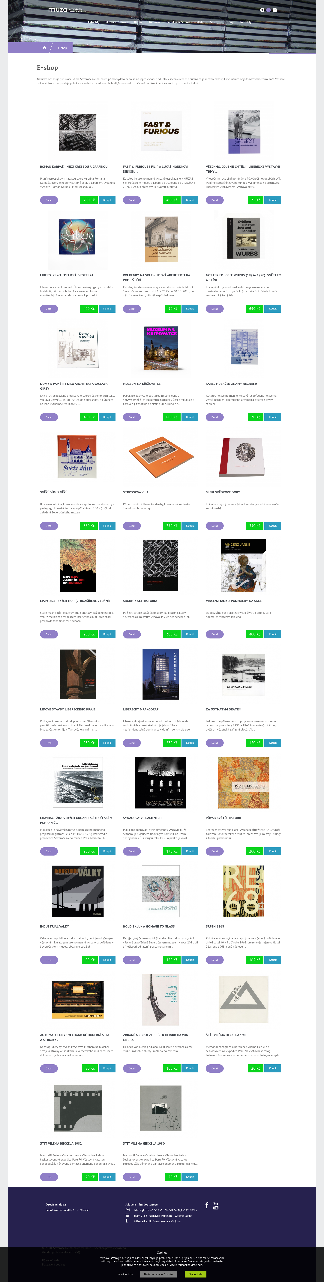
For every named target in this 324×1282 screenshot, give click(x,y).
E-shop (229, 22)
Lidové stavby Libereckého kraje (67, 709)
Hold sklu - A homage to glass (149, 926)
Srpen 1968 (215, 926)
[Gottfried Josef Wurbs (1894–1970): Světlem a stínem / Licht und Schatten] (244, 240)
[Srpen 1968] (243, 891)
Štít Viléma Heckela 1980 (144, 1143)
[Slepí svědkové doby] (243, 457)
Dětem (138, 22)
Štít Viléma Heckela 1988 (227, 1035)
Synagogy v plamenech (142, 818)
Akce (125, 22)
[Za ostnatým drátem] (243, 674)
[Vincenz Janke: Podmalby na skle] (243, 566)
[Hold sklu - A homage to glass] (160, 891)
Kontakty (245, 22)
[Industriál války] (78, 891)
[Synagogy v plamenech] (160, 783)
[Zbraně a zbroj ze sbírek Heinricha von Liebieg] (160, 1000)
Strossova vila (135, 492)
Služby (214, 22)
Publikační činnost (178, 22)
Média (200, 22)
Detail (49, 200)
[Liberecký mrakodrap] (160, 674)
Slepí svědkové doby (223, 492)
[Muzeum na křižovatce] (161, 348)
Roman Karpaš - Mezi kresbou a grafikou (73, 166)
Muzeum (111, 22)
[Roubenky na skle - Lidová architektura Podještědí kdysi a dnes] (161, 240)
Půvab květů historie (224, 818)
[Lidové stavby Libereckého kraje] (78, 674)
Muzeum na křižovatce (141, 383)
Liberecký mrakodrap (141, 709)
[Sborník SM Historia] (160, 566)
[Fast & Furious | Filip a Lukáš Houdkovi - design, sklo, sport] (161, 131)
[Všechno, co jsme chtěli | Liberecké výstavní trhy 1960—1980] (244, 131)
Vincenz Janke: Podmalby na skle (234, 601)
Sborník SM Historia (140, 601)
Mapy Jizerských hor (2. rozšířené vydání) (75, 601)
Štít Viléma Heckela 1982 (61, 1143)
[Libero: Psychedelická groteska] (78, 240)
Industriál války (54, 926)
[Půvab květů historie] (243, 783)
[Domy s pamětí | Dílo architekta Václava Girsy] (78, 348)
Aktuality (94, 22)
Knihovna (154, 22)
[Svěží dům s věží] (78, 457)
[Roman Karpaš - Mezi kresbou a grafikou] (78, 131)
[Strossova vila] (160, 457)
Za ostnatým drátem (223, 709)
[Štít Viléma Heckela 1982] (78, 1108)
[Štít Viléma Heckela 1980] (160, 1108)
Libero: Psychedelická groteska (66, 275)
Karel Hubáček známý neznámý (232, 383)
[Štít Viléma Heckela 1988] (243, 1000)
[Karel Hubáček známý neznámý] (243, 348)
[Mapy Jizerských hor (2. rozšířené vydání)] (78, 566)
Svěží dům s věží (53, 492)
